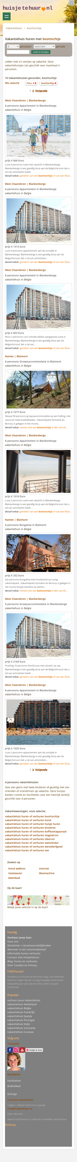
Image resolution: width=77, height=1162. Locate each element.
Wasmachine (46, 873)
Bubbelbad (14, 1086)
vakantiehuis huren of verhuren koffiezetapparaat (36, 831)
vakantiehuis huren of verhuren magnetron (31, 835)
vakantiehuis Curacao (20, 1032)
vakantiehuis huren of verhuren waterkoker (32, 842)
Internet (44, 868)
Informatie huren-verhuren (23, 953)
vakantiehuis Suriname (21, 1028)
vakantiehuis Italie (18, 1024)
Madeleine (13, 1074)
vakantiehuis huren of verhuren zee (27, 850)
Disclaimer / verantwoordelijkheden (29, 945)
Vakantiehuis (14, 28)
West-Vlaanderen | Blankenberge (25, 100)
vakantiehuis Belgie (19, 1008)
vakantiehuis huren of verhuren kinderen (30, 827)
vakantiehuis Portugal (20, 1020)
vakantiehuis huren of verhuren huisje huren (32, 824)
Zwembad (14, 878)
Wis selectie (12, 83)
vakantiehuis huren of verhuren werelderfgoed (33, 846)
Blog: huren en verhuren (22, 961)
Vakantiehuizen (7, 16)
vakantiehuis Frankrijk (21, 1012)
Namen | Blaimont (16, 356)
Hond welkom (16, 868)
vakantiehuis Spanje (19, 1016)
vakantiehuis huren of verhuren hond (28, 820)
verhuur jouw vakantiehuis (23, 1000)
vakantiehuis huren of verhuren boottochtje (32, 816)
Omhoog (10, 1124)
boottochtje (34, 28)
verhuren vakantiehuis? (20, 1099)
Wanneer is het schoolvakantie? (26, 949)
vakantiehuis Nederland (22, 1004)
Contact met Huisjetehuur (23, 957)
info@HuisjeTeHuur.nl (19, 1108)
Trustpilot (13, 1043)
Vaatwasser (15, 873)
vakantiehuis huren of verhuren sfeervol (30, 839)
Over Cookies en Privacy (22, 965)
